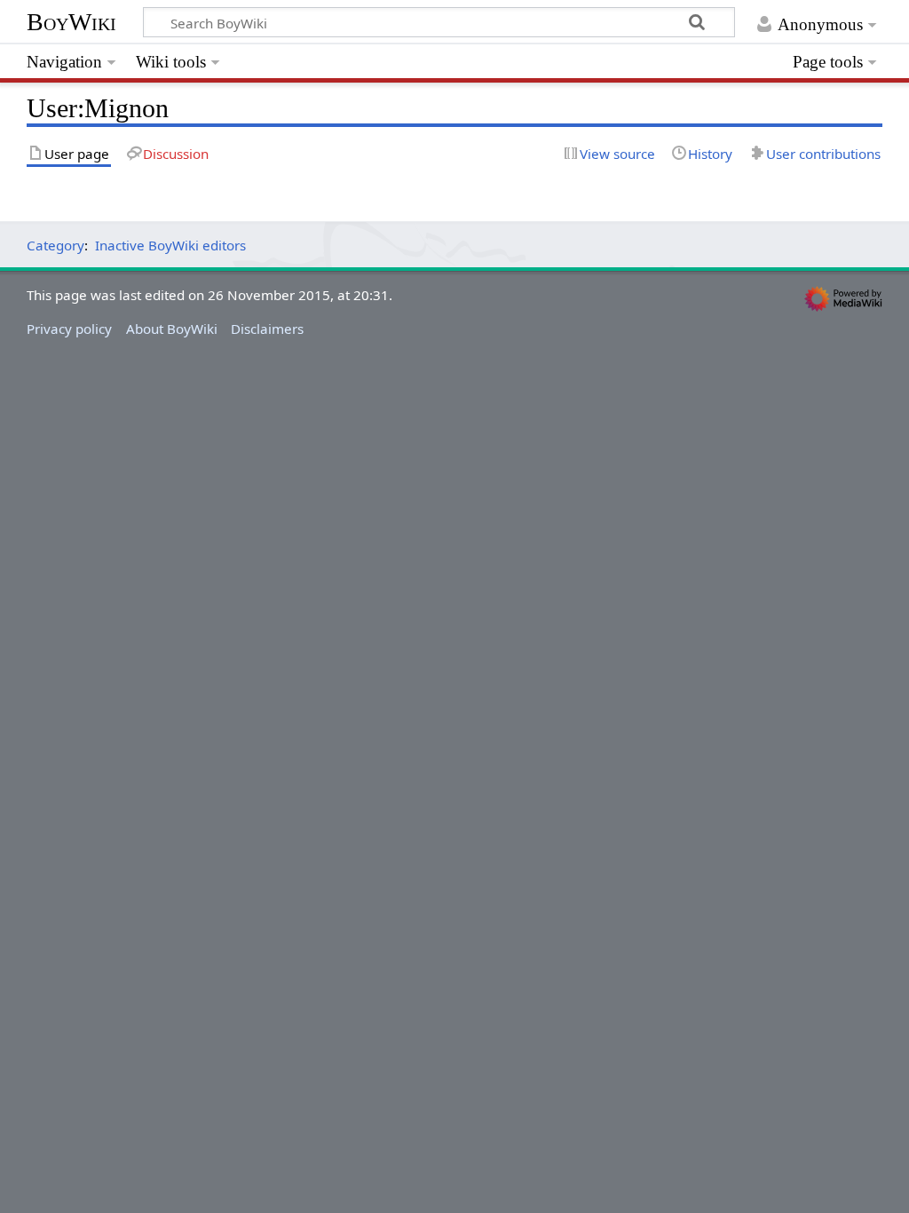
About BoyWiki (171, 328)
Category (55, 245)
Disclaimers (267, 328)
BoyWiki (71, 22)
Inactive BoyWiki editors (170, 245)
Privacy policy (69, 328)
